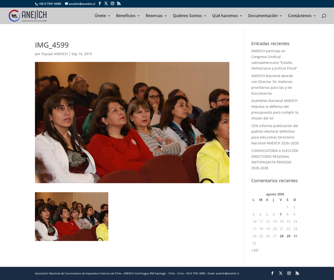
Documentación (263, 16)
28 (282, 236)
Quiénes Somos (187, 16)
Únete (100, 16)
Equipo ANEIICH (54, 53)
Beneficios (125, 16)
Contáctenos (300, 16)
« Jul (254, 250)
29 (288, 236)
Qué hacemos (225, 16)
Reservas (154, 16)
